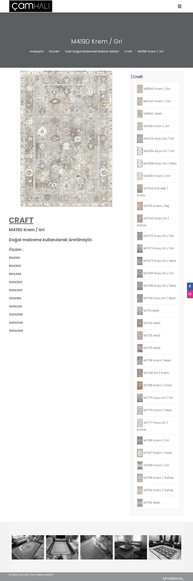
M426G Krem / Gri (156, 176)
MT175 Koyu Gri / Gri (158, 398)
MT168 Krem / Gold (157, 385)
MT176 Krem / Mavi (157, 410)
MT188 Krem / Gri (156, 465)
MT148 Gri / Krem (156, 373)
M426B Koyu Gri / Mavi (159, 163)
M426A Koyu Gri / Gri (158, 151)
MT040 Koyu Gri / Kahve (153, 221)
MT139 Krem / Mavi (157, 360)
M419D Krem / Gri (150, 51)
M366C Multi (152, 113)
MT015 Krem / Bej (156, 206)
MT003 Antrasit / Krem (152, 192)
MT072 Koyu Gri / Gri (158, 236)
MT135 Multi (151, 348)
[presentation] (19, 548)
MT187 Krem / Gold (157, 452)
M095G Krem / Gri (156, 89)
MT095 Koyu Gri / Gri (158, 273)
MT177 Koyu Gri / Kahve (152, 426)
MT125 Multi (151, 335)
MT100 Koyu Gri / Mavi (159, 298)
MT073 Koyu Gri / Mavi (159, 261)
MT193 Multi (151, 502)
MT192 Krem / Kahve (158, 490)
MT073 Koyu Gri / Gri (158, 248)
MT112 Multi (151, 310)
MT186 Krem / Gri (156, 440)
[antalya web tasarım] (173, 578)
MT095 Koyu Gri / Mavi (159, 286)
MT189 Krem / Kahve (158, 477)
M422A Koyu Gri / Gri (158, 138)
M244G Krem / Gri (157, 101)
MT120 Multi (151, 323)
